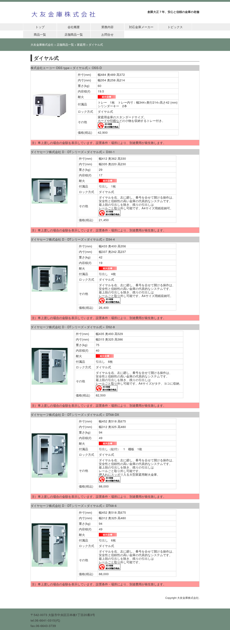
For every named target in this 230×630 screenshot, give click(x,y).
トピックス (175, 27)
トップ (40, 27)
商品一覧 (40, 34)
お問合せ (107, 34)
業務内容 (107, 27)
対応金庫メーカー (141, 27)
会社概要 (74, 27)
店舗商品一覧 (74, 34)
